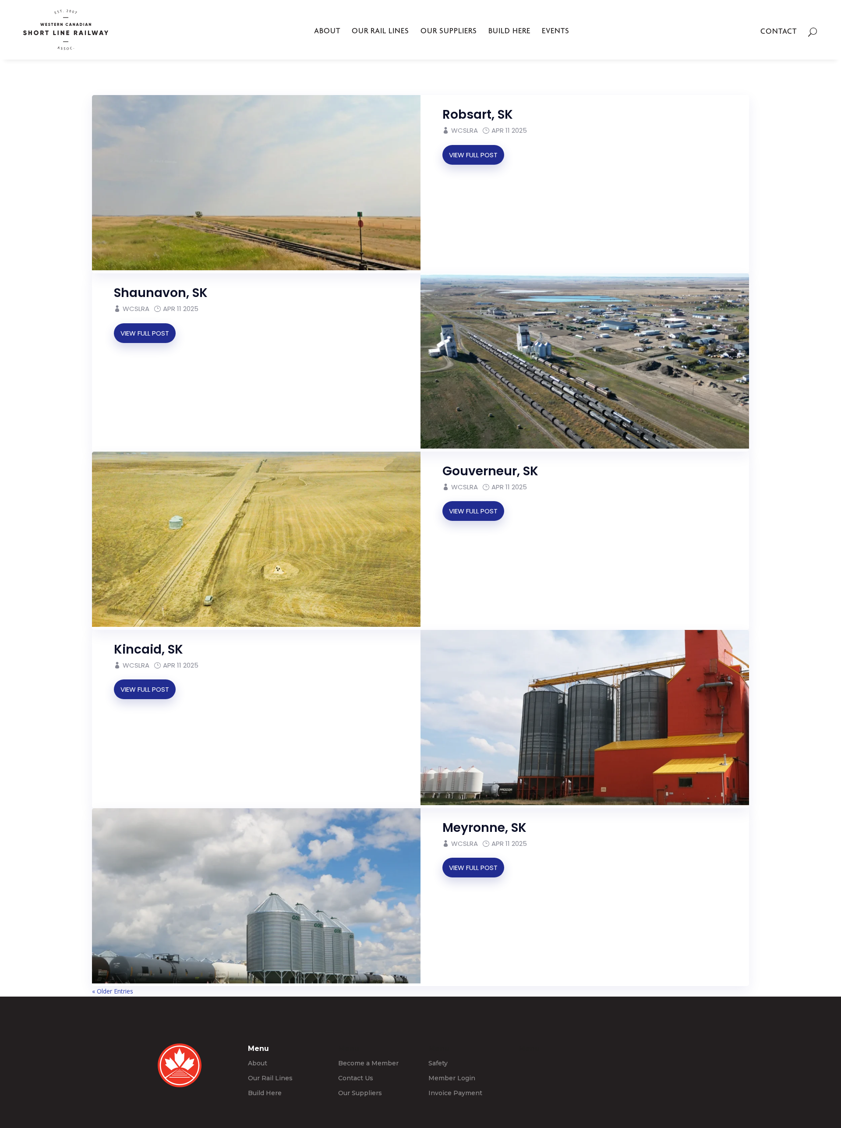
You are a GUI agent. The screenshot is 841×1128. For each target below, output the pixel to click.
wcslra (464, 843)
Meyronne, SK (484, 827)
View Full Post (473, 867)
